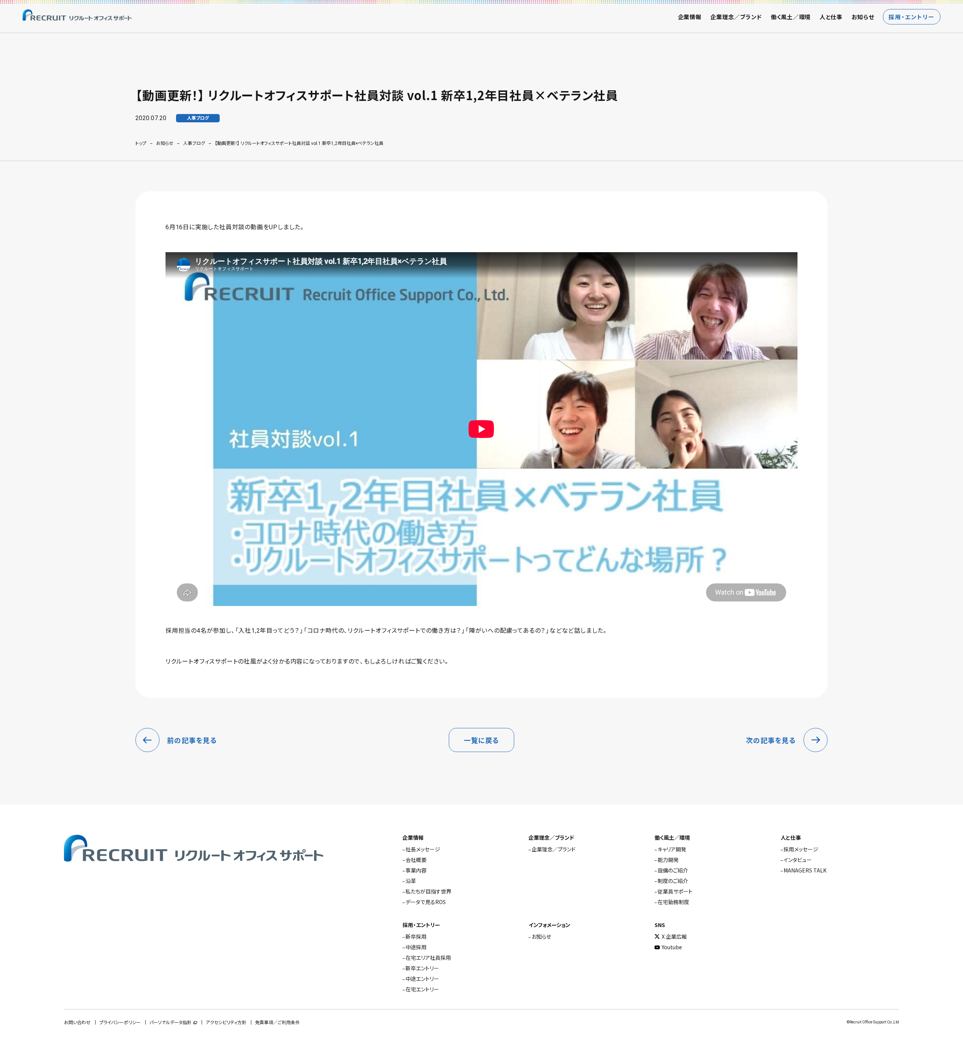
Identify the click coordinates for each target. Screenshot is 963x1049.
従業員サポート (675, 891)
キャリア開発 (672, 849)
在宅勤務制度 (673, 902)
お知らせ (863, 17)
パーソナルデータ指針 (170, 1022)
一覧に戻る (481, 740)
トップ (140, 143)
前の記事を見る (192, 740)
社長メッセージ (423, 849)
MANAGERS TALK (805, 870)
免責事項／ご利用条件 (277, 1022)
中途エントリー (422, 978)
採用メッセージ (801, 849)
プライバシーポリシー (120, 1022)
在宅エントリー (422, 989)
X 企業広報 (674, 936)
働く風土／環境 (791, 17)
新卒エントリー (422, 968)
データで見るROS (426, 902)
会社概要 (416, 859)
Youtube (672, 947)
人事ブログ (194, 143)
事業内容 (416, 870)
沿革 (411, 881)
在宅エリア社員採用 (428, 957)
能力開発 (668, 859)
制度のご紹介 (673, 881)
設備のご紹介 (673, 870)
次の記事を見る (771, 740)
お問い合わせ (77, 1022)
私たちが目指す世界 (428, 891)
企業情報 (690, 17)
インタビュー (798, 859)
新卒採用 (416, 936)
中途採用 (416, 947)
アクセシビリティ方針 (226, 1022)
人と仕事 (831, 17)
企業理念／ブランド (736, 17)
